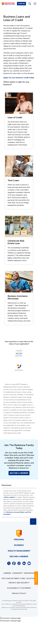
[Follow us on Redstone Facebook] (13, 563)
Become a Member (19, 473)
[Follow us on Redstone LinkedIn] (24, 563)
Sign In (21, 3)
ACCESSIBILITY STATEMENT (19, 588)
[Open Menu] (35, 3)
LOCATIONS (31, 578)
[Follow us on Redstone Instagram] (19, 563)
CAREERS (7, 573)
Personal (19, 539)
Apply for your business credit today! (18, 77)
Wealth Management (19, 551)
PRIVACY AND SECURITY (19, 583)
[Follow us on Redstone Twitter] (8, 563)
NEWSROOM (29, 573)
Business (19, 545)
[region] (19, 502)
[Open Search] (29, 3)
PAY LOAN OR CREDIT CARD (13, 578)
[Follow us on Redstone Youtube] (29, 563)
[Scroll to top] (33, 521)
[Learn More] (19, 121)
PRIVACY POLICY (19, 593)
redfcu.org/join (9, 497)
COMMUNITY (17, 573)
